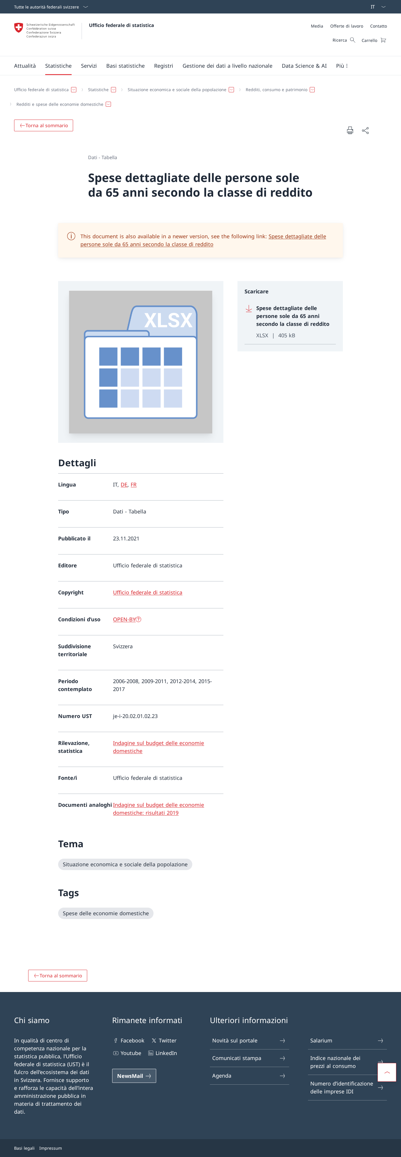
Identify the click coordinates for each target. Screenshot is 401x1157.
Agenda (221, 1075)
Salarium (321, 1040)
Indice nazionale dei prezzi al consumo (335, 1061)
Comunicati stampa (236, 1057)
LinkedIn (166, 1052)
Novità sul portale (234, 1040)
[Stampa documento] (350, 130)
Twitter (167, 1040)
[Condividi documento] (365, 130)
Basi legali (24, 1148)
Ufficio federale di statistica (121, 25)
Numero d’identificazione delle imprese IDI (341, 1087)
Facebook (132, 1040)
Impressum (50, 1148)
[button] (25, 65)
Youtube (131, 1052)
